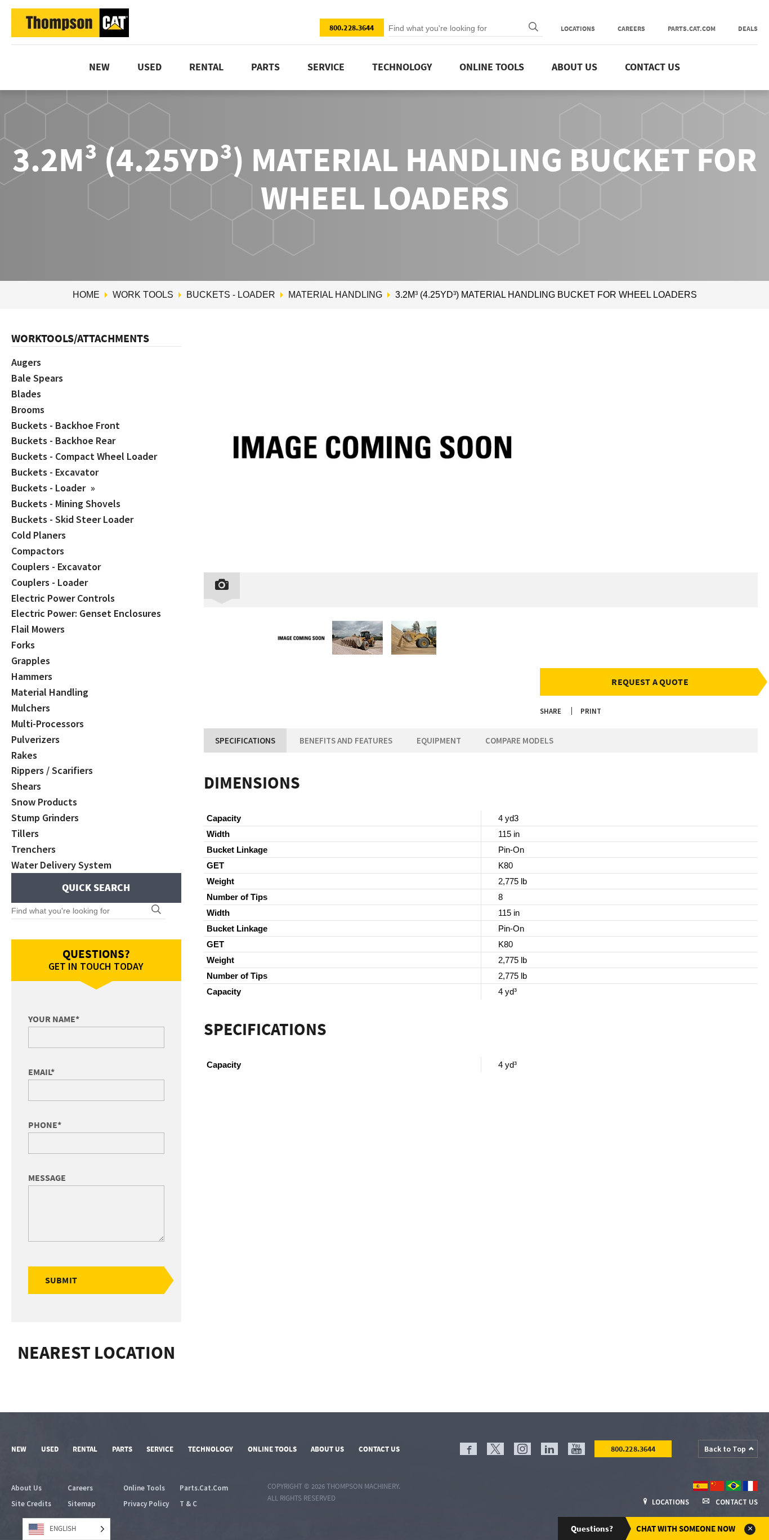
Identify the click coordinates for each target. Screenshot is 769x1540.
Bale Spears (37, 377)
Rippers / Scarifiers (52, 770)
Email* (41, 1071)
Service (326, 66)
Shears (26, 786)
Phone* (44, 1124)
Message (47, 1177)
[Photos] (222, 585)
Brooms (27, 409)
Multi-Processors (47, 723)
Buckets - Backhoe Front (65, 425)
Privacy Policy (146, 1503)
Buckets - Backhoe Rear (63, 440)
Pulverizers (35, 739)
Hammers (31, 676)
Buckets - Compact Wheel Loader (84, 456)
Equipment (439, 740)
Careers (631, 28)
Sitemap (82, 1503)
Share (550, 711)
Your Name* (53, 1018)
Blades (26, 393)
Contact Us (652, 66)
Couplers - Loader (49, 582)
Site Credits (31, 1503)
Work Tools (143, 294)
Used (149, 66)
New (99, 66)
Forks (23, 644)
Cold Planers (38, 535)
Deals (748, 28)
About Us (574, 66)
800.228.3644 (351, 28)
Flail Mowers (38, 629)
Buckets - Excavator (55, 471)
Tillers (25, 833)
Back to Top (725, 1449)
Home (86, 294)
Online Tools (491, 66)
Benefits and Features (345, 740)
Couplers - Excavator (56, 566)
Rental (206, 66)
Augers (26, 362)
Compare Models (519, 740)
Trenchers (33, 849)
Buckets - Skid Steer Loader (72, 519)
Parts (265, 66)
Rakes (24, 755)
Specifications (245, 740)
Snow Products (44, 801)
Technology (402, 66)
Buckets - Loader (230, 294)
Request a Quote (649, 681)
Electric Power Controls (63, 598)
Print (590, 711)
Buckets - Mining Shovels (65, 503)
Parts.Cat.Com (692, 28)
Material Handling (335, 294)
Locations (578, 28)
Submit (61, 1280)
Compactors (37, 550)
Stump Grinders (45, 817)
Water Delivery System (61, 864)
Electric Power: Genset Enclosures (86, 613)
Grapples (30, 660)
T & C (188, 1503)
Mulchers (30, 707)
